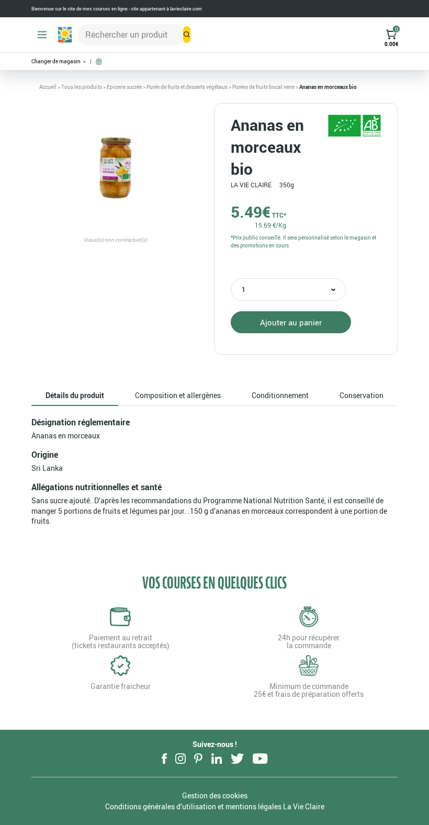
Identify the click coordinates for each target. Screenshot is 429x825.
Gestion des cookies (214, 795)
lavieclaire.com (186, 8)
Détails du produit (75, 395)
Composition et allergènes (178, 395)
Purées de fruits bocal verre (263, 87)
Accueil (48, 87)
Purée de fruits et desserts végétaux (187, 87)
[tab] (74, 395)
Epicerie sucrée (124, 87)
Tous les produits (81, 87)
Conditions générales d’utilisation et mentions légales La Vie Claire (214, 806)
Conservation (361, 395)
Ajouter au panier (291, 322)
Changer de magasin (56, 61)
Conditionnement (280, 395)
